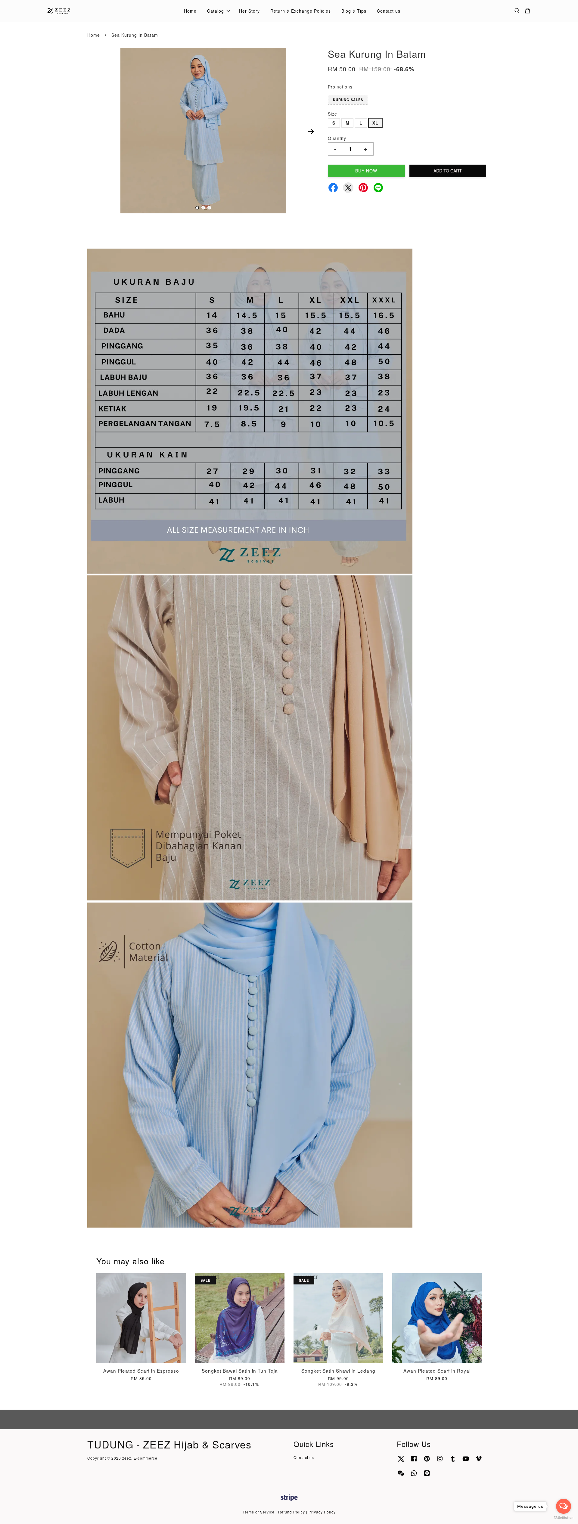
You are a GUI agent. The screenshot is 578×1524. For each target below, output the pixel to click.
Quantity (337, 138)
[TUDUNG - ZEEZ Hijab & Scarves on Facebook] (414, 1461)
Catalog (215, 11)
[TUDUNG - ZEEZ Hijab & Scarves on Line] (427, 1475)
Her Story (249, 11)
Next (310, 131)
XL (375, 123)
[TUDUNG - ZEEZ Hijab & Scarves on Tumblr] (453, 1461)
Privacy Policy (322, 1511)
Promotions (340, 87)
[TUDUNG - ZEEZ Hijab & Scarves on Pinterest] (427, 1461)
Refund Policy (291, 1511)
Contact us (388, 11)
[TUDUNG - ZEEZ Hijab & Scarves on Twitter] (401, 1461)
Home (190, 11)
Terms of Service (259, 1511)
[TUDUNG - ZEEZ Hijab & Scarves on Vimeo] (478, 1461)
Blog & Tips (353, 11)
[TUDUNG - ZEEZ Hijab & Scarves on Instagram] (440, 1461)
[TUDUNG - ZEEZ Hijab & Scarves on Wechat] (401, 1475)
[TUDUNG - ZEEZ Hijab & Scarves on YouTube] (465, 1461)
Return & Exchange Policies (300, 11)
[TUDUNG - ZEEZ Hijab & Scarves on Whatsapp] (414, 1475)
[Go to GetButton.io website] (563, 1518)
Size (332, 114)
